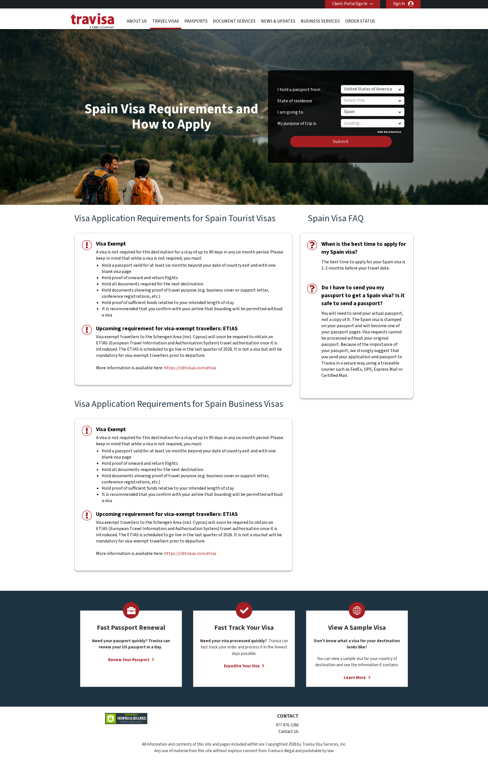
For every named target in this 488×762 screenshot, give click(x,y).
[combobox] (372, 123)
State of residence (294, 101)
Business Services (320, 21)
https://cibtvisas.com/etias (190, 368)
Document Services (234, 21)
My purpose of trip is (296, 121)
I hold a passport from (298, 89)
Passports (196, 21)
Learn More (355, 678)
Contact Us (288, 732)
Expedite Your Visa (242, 666)
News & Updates (278, 21)
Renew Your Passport (128, 660)
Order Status (360, 21)
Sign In (399, 4)
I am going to (290, 112)
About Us (137, 21)
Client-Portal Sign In (349, 4)
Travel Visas (165, 21)
